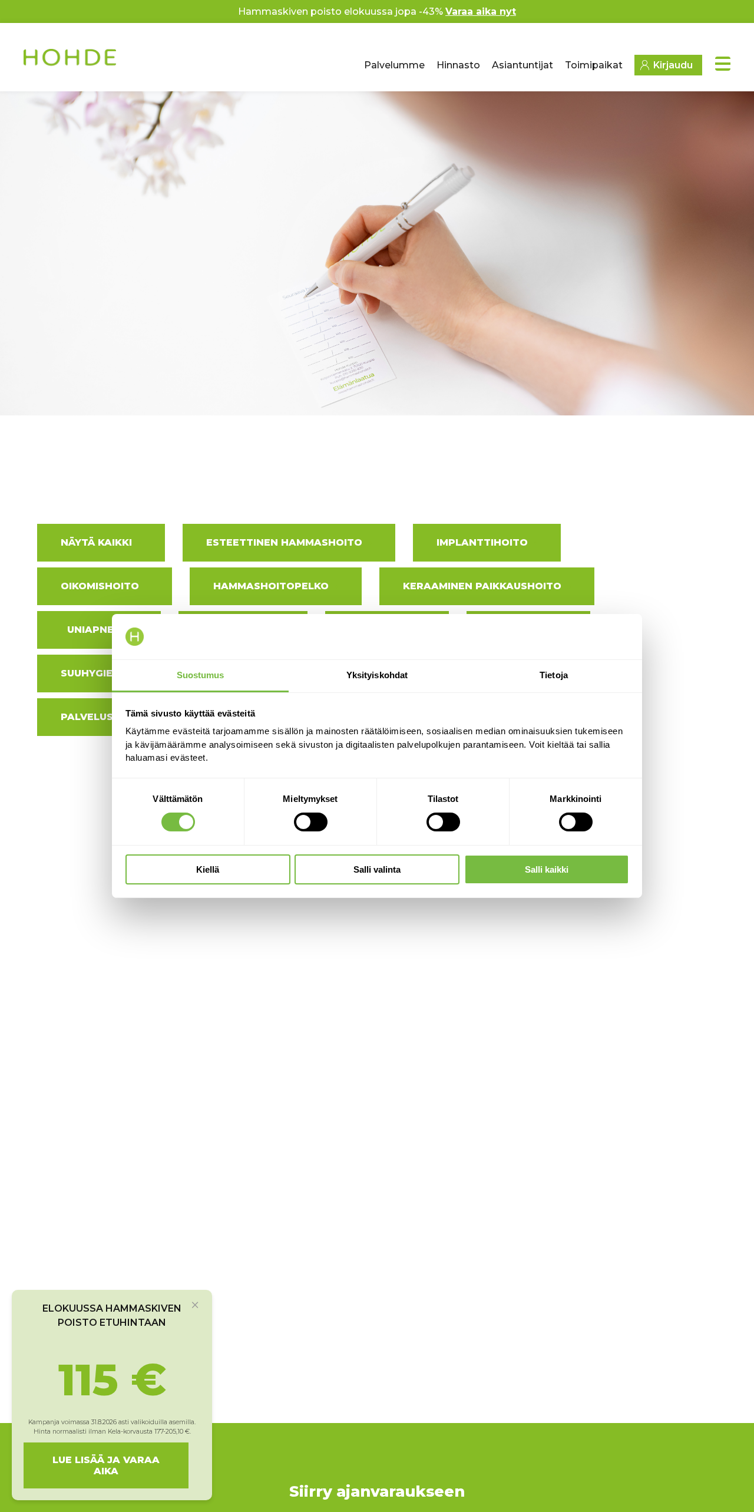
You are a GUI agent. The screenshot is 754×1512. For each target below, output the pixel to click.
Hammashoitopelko (271, 586)
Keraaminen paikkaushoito (482, 586)
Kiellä (207, 869)
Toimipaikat (594, 65)
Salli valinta (377, 869)
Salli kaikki (546, 869)
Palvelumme (394, 65)
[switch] (311, 822)
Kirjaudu (673, 65)
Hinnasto (458, 65)
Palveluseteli (101, 716)
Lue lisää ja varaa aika (106, 1465)
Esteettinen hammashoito (284, 542)
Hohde (71, 62)
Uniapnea (94, 629)
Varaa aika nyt (480, 11)
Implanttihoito (482, 542)
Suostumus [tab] (200, 675)
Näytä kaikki (96, 542)
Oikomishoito (100, 586)
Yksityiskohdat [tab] (377, 675)
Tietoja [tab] (554, 675)
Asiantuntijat (522, 65)
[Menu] (722, 64)
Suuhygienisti (100, 673)
